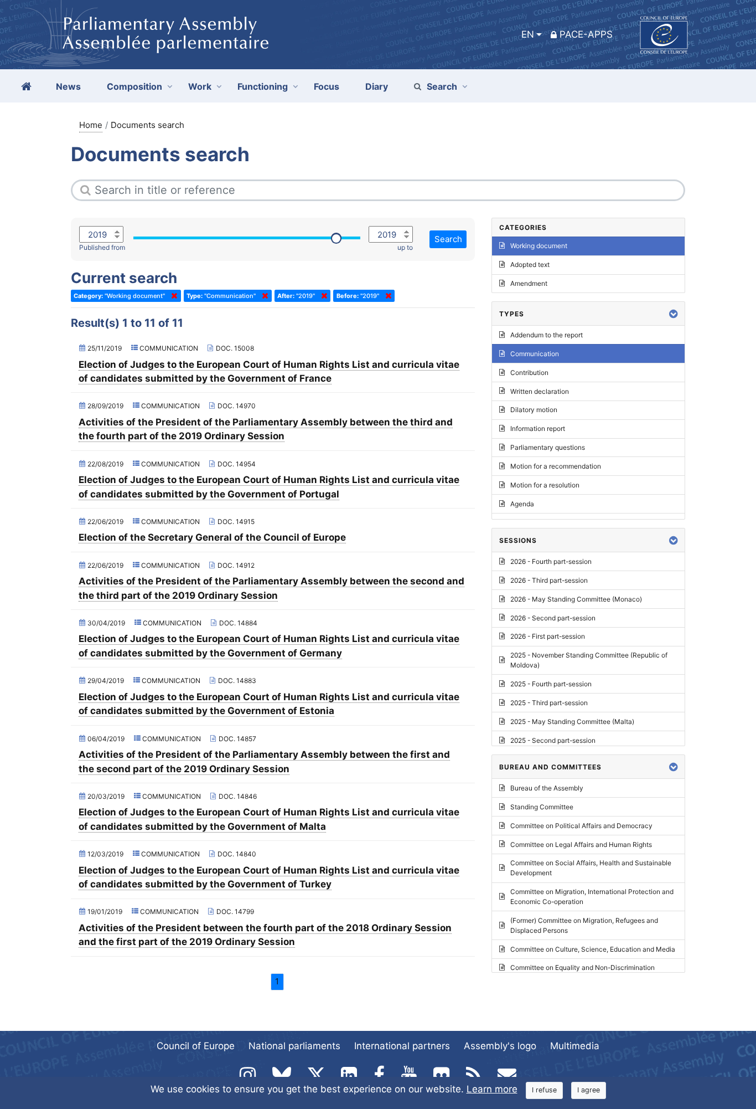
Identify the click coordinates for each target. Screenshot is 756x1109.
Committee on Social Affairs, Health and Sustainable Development (590, 868)
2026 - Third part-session (549, 580)
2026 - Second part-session (553, 618)
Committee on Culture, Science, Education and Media (592, 949)
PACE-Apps (586, 34)
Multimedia (574, 1045)
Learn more (492, 1089)
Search (442, 86)
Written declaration (539, 391)
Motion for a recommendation (555, 466)
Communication (534, 354)
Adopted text (530, 264)
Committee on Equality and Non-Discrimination (582, 967)
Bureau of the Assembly (546, 788)
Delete (172, 295)
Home (90, 125)
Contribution (529, 372)
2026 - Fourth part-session (551, 561)
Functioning (262, 86)
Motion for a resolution (544, 485)
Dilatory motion (533, 409)
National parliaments (294, 1045)
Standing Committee (541, 807)
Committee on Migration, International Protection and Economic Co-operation (592, 896)
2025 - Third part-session (549, 703)
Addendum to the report (546, 335)
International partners (402, 1045)
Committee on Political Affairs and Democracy (581, 826)
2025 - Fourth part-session (551, 684)
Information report (537, 428)
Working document (538, 246)
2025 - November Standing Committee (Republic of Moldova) (588, 660)
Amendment (528, 283)
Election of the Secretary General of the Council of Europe (212, 537)
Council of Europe (196, 1045)
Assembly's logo (500, 1045)
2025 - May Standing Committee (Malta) (572, 721)
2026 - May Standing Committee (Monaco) (576, 599)
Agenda (522, 504)
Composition (134, 86)
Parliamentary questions (547, 447)
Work (199, 86)
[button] (673, 313)
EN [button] (527, 34)
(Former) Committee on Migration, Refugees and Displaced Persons (584, 925)
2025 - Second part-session (553, 740)
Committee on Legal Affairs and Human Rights (581, 844)
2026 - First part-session (547, 636)
